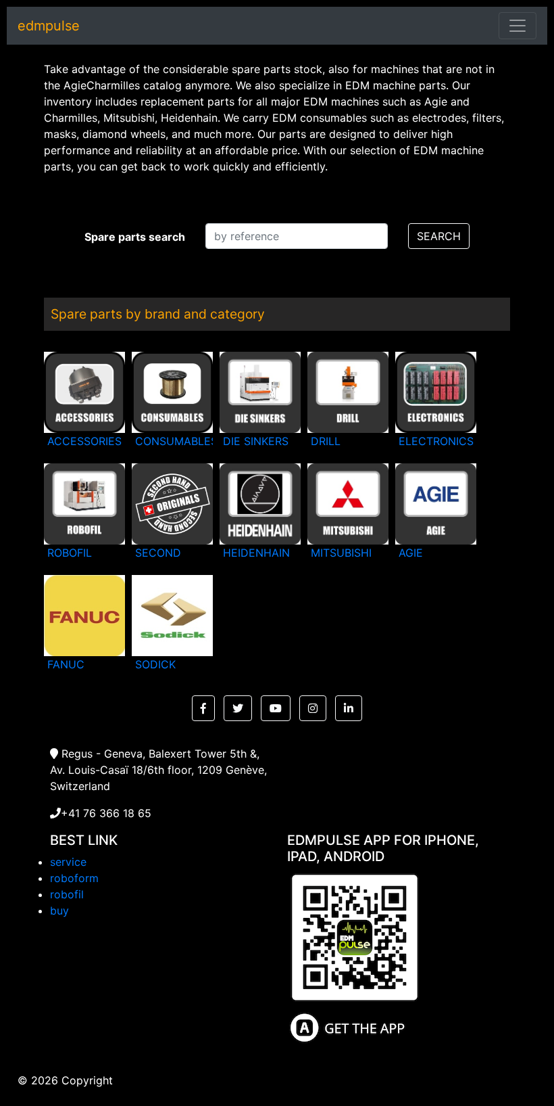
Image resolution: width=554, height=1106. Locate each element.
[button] (203, 708)
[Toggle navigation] (517, 25)
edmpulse (49, 26)
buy (59, 910)
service (68, 862)
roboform (74, 878)
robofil (67, 894)
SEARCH (439, 236)
